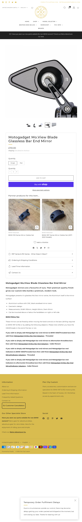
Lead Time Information (10, 394)
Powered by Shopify (8, 451)
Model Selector (49, 21)
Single (13, 163)
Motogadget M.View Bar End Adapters (29, 336)
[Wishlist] (32, 8)
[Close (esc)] (75, 500)
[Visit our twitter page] (12, 2)
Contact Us (6, 401)
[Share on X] (37, 248)
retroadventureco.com (69, 2)
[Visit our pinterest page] (9, 2)
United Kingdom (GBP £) (10, 7)
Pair (21, 163)
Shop (35, 21)
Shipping (11, 150)
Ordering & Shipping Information (14, 390)
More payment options (41, 190)
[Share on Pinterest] (45, 248)
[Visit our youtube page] (15, 2)
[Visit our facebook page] (2, 2)
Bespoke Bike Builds (27, 25)
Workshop (45, 25)
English (23, 7)
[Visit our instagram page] (6, 2)
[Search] (64, 7)
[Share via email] (48, 248)
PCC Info (57, 25)
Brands (41, 28)
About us (5, 386)
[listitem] (41, 35)
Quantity (11, 168)
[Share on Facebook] (33, 248)
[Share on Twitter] (41, 248)
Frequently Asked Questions (12, 397)
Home (27, 21)
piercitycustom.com (49, 2)
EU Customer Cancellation (13, 405)
